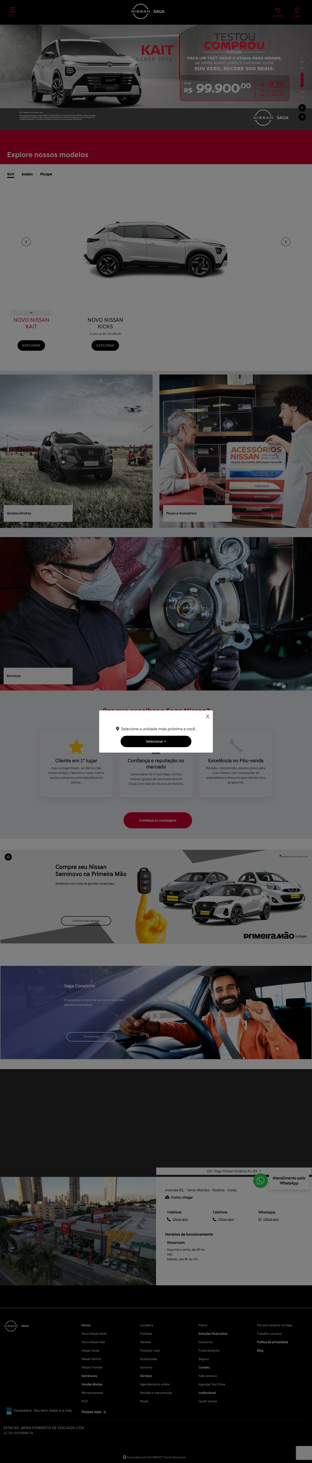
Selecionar (154, 741)
